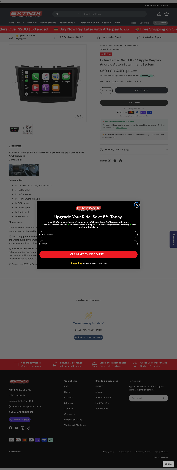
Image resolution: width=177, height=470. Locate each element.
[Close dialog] (136, 204)
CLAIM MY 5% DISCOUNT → (88, 254)
